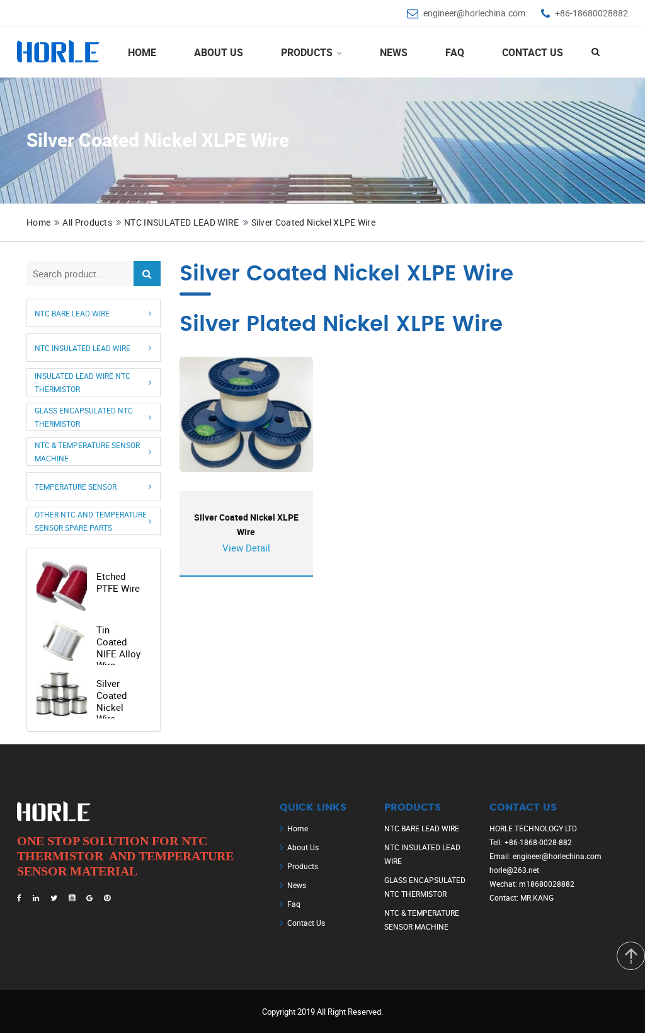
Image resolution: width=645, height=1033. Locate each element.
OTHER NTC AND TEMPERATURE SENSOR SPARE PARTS (91, 521)
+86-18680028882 (591, 13)
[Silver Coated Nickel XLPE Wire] (247, 414)
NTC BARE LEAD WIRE (72, 313)
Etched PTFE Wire (118, 582)
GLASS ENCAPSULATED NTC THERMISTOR (84, 417)
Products (308, 52)
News (394, 52)
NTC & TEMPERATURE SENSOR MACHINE (87, 451)
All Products (87, 222)
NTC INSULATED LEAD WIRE (181, 222)
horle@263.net (514, 870)
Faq (293, 904)
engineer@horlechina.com (474, 13)
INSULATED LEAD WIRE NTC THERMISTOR (82, 382)
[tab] (93, 313)
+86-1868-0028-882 (538, 842)
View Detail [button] (246, 547)
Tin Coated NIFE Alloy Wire (118, 647)
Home (142, 52)
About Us (218, 52)
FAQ (454, 52)
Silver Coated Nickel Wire (111, 701)
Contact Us (532, 52)
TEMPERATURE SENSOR (76, 486)
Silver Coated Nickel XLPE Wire (313, 222)
